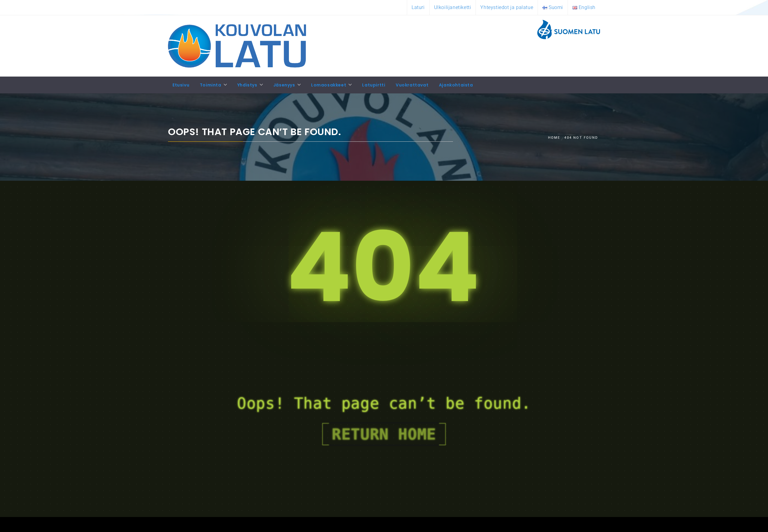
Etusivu (180, 85)
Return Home (384, 434)
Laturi (418, 7)
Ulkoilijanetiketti (452, 7)
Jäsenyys (284, 85)
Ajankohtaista (456, 85)
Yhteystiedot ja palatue (506, 7)
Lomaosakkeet (328, 85)
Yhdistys (247, 85)
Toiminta (210, 85)
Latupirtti (373, 85)
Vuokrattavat (412, 85)
